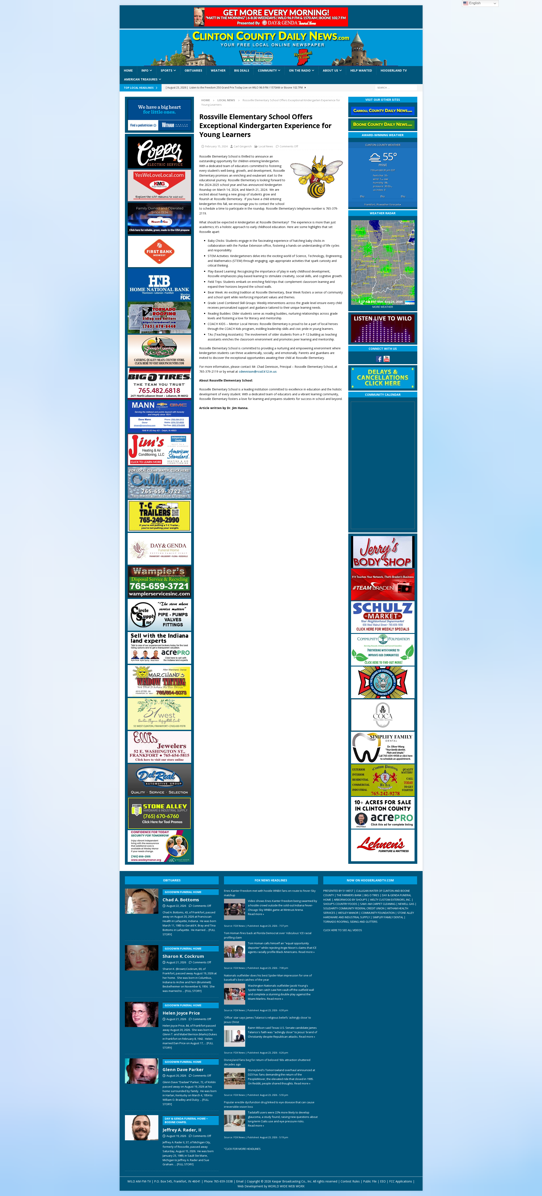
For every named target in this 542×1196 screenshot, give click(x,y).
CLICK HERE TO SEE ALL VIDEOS (342, 930)
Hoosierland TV (394, 70)
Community (267, 70)
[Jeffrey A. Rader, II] (142, 1139)
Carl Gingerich (243, 146)
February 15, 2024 (216, 146)
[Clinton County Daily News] (271, 48)
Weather (218, 70)
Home (128, 70)
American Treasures (141, 79)
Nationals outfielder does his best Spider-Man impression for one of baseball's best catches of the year (268, 977)
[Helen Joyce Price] (142, 1025)
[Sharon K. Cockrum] (142, 968)
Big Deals (241, 70)
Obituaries (193, 70)
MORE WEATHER (382, 307)
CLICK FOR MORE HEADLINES (243, 1149)
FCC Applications (400, 1181)
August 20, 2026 (176, 1075)
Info (144, 70)
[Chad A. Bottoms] (142, 911)
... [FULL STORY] (192, 991)
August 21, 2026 (176, 962)
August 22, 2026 (176, 906)
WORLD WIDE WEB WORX (286, 1186)
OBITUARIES (172, 880)
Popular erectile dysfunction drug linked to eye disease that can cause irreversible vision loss (269, 1104)
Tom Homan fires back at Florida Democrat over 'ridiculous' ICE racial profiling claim (267, 935)
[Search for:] (396, 87)
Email (239, 1181)
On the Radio (300, 70)
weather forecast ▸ (382, 204)
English (474, 3)
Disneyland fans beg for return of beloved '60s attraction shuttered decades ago (267, 1062)
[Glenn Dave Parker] (142, 1081)
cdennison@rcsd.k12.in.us (258, 371)
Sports (166, 70)
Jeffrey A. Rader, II (185, 1125)
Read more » (256, 914)
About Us (330, 70)
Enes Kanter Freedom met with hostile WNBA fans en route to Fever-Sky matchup (270, 893)
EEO (383, 1181)
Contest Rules (350, 1181)
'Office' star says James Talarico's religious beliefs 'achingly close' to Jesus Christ (267, 1020)
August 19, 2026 (176, 1136)
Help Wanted (361, 70)
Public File (370, 1181)
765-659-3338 (223, 1181)
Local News (266, 146)
